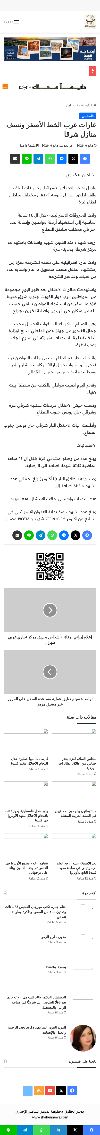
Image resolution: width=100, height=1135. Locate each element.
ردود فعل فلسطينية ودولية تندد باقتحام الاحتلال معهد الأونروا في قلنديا (26, 815)
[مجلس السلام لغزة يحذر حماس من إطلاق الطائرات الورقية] (74, 741)
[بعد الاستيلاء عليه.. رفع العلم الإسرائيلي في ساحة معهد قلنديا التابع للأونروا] (74, 846)
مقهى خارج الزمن (53, 937)
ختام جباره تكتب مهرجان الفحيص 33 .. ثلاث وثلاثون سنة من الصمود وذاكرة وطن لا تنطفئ (35, 912)
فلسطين (72, 105)
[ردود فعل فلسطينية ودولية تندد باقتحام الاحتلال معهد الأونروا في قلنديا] (26, 793)
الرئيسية (87, 105)
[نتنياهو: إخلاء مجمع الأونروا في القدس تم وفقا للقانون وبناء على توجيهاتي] (26, 846)
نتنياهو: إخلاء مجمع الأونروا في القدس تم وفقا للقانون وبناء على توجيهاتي (26, 868)
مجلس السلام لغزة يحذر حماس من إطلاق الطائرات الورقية (77, 763)
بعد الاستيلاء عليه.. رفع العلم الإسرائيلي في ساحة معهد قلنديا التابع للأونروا (76, 868)
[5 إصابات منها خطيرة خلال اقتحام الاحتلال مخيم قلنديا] (26, 741)
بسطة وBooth (56, 967)
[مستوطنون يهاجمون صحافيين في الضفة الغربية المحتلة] (74, 793)
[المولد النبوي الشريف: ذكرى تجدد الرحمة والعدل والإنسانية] (83, 1038)
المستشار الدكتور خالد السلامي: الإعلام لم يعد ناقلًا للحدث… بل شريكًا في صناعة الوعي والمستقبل (36, 1002)
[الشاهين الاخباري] (90, 22)
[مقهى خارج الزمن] (83, 947)
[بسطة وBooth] (83, 978)
